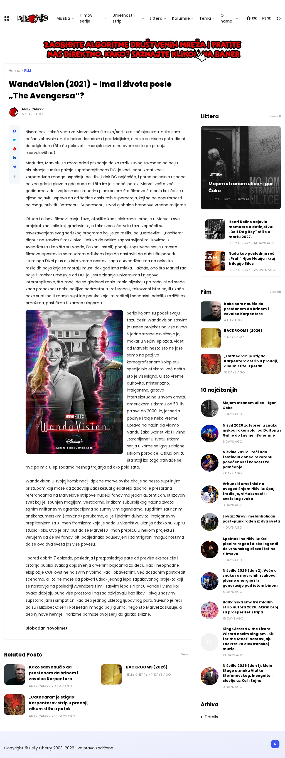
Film (27, 70)
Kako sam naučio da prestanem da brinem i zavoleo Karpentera (53, 673)
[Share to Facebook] (14, 131)
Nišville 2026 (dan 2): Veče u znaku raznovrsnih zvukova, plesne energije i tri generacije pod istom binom (250, 578)
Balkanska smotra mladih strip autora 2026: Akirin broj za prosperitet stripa (250, 607)
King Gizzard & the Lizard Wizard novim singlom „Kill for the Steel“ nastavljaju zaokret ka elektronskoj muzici (248, 638)
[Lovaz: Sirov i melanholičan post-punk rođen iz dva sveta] (209, 522)
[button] (14, 176)
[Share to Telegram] (14, 167)
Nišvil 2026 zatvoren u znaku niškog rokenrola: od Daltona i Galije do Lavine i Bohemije (252, 430)
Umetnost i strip (123, 18)
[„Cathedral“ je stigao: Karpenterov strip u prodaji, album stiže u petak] (14, 704)
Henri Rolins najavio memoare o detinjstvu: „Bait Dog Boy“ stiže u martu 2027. (251, 229)
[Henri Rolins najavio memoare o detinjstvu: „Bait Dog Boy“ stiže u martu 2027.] (215, 229)
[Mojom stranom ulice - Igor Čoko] (209, 408)
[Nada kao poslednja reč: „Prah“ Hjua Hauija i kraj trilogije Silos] (215, 261)
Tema (205, 18)
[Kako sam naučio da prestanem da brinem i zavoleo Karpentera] (14, 674)
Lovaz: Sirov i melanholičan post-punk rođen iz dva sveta (251, 519)
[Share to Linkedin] (14, 158)
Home (14, 70)
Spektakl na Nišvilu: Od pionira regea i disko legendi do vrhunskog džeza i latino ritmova (250, 546)
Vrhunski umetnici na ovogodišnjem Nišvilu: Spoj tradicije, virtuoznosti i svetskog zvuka (248, 491)
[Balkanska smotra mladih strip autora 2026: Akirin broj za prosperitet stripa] (209, 610)
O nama (226, 18)
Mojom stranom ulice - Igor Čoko (240, 187)
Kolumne (181, 18)
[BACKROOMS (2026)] (111, 674)
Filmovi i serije (87, 18)
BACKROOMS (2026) (147, 667)
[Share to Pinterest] (14, 149)
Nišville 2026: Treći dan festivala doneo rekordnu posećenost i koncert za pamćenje (247, 459)
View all (186, 654)
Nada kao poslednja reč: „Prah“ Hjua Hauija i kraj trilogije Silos (252, 258)
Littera (156, 18)
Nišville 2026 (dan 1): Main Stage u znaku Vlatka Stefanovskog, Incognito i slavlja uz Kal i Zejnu (247, 673)
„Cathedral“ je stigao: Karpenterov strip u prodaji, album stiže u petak (59, 703)
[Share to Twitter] (14, 140)
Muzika (63, 18)
